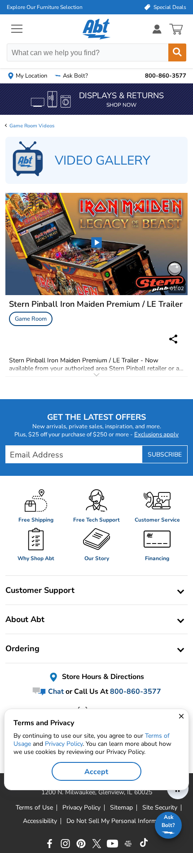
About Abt (24, 619)
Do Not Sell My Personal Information (118, 821)
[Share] (173, 339)
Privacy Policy (64, 744)
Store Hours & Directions (102, 677)
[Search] (177, 52)
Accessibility (40, 821)
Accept (96, 772)
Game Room (31, 319)
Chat (55, 691)
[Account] (157, 29)
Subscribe (165, 454)
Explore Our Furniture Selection (45, 7)
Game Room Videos (31, 125)
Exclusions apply (156, 435)
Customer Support (40, 590)
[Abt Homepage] (97, 29)
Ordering (22, 648)
